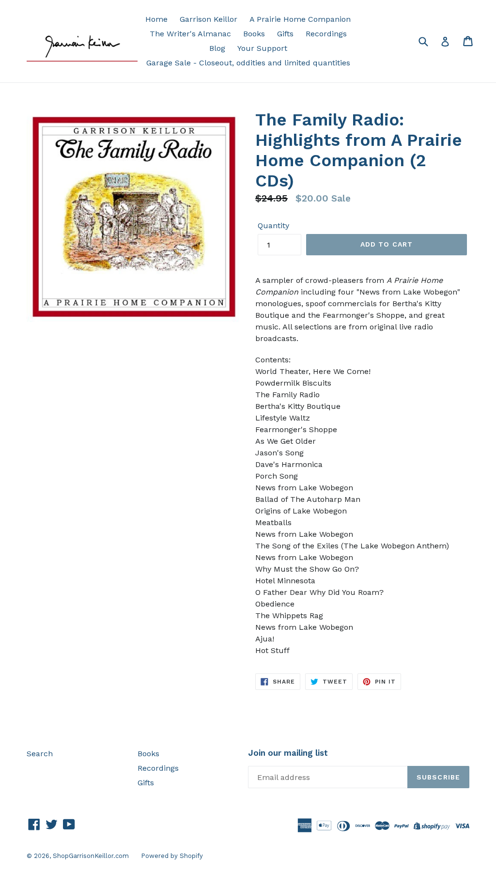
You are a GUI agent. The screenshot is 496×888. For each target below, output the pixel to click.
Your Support (262, 48)
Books (254, 33)
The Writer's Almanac (190, 33)
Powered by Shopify (172, 855)
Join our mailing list (288, 753)
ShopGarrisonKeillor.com (91, 855)
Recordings (326, 33)
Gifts (285, 33)
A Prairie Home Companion (300, 19)
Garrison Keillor (208, 19)
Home (156, 19)
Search (40, 753)
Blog (217, 48)
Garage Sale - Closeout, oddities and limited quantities (248, 62)
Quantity (273, 225)
